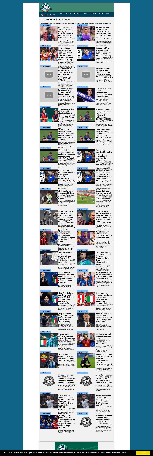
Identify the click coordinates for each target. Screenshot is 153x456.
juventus (79, 23)
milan (69, 23)
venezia (106, 23)
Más (107, 13)
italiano (83, 23)
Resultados (77, 13)
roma (57, 23)
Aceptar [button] (143, 453)
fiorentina (73, 23)
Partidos (68, 13)
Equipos (93, 13)
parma (60, 23)
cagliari (97, 23)
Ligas (85, 13)
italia (90, 23)
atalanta (101, 23)
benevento (65, 23)
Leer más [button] (124, 453)
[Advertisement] (30, 29)
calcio (93, 23)
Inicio (61, 13)
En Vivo (101, 13)
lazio (55, 23)
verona (109, 23)
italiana (87, 23)
